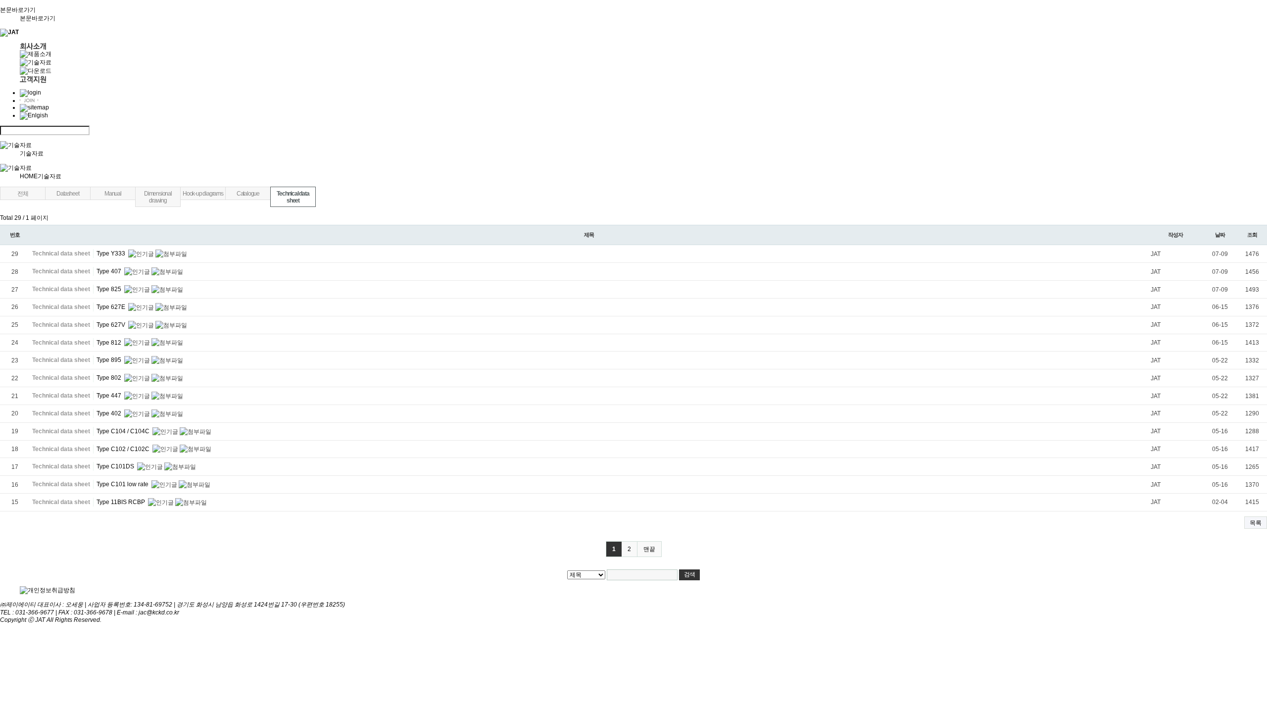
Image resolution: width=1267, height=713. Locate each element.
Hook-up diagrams (203, 193)
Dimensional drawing (158, 197)
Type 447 (110, 395)
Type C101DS (116, 466)
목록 (1256, 522)
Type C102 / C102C (124, 449)
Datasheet (67, 193)
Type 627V (112, 324)
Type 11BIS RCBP (121, 502)
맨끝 (649, 549)
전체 (22, 193)
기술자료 (32, 153)
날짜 (1220, 235)
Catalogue (248, 193)
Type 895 (110, 359)
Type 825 (110, 289)
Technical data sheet (293, 197)
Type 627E (112, 307)
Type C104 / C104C (124, 431)
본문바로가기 (37, 18)
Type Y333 (112, 253)
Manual (112, 193)
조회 (1252, 235)
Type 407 (110, 271)
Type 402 (110, 413)
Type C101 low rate (123, 484)
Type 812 (110, 342)
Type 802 (110, 377)
